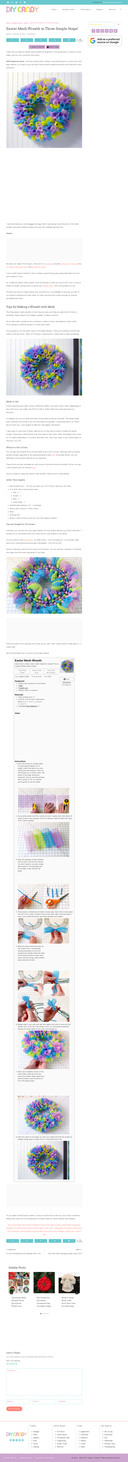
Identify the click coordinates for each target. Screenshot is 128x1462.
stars (53, 455)
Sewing (36, 1447)
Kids (35, 1441)
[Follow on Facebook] (93, 31)
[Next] (76, 1292)
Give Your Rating (13, 1361)
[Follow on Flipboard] (115, 31)
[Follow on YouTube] (111, 31)
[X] (20, 2)
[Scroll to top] (123, 1454)
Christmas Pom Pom (22, 1228)
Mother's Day (109, 1444)
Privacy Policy (10, 1457)
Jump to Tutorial (38, 47)
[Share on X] (26, 40)
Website (62, 1401)
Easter (26, 23)
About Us (112, 9)
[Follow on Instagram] (107, 31)
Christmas (73, 264)
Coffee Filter (38, 1228)
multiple (64, 264)
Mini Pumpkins (13, 1231)
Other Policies (26, 1457)
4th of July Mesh (47, 1225)
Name (10, 1401)
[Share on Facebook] (12, 40)
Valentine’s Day (21, 267)
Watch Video (54, 47)
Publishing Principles (45, 1457)
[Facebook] (8, 2)
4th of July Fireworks (31, 1225)
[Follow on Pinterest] (102, 31)
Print (68, 679)
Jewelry (36, 1438)
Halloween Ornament (63, 1228)
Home (8, 23)
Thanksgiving (109, 1447)
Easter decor (48, 286)
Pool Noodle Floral (40, 1231)
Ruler (21, 686)
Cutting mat (23, 688)
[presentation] (19, 1282)
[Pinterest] (16, 2)
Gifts (35, 1435)
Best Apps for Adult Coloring (112, 2)
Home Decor (62, 1435)
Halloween (48, 264)
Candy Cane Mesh (63, 1225)
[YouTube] (24, 2)
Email (36, 1401)
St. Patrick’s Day (38, 267)
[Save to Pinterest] (40, 40)
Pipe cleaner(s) (31, 706)
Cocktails (84, 1435)
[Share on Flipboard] (69, 40)
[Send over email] (55, 40)
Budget (36, 1432)
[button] (63, 682)
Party (35, 1444)
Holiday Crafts (17, 23)
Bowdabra (29, 540)
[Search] (118, 24)
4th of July (108, 1432)
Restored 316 (114, 1458)
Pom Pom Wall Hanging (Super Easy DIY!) (65, 1252)
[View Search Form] (120, 9)
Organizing (61, 1441)
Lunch (83, 1444)
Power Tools (62, 1444)
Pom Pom (53, 1231)
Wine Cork (70, 1231)
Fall (46, 1228)
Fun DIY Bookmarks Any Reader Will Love (23, 1252)
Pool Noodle (26, 1231)
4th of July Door (14, 1225)
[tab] (40, 1313)
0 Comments (31, 34)
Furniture (61, 1432)
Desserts (84, 1438)
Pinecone (77, 1228)
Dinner (83, 1441)
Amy (9, 34)
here (34, 468)
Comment (11, 1371)
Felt (51, 1228)
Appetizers (85, 1432)
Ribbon (61, 1231)
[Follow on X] (98, 31)
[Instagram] (12, 2)
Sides (83, 1447)
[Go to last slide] (11, 1292)
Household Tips (63, 1438)
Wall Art (60, 1447)
